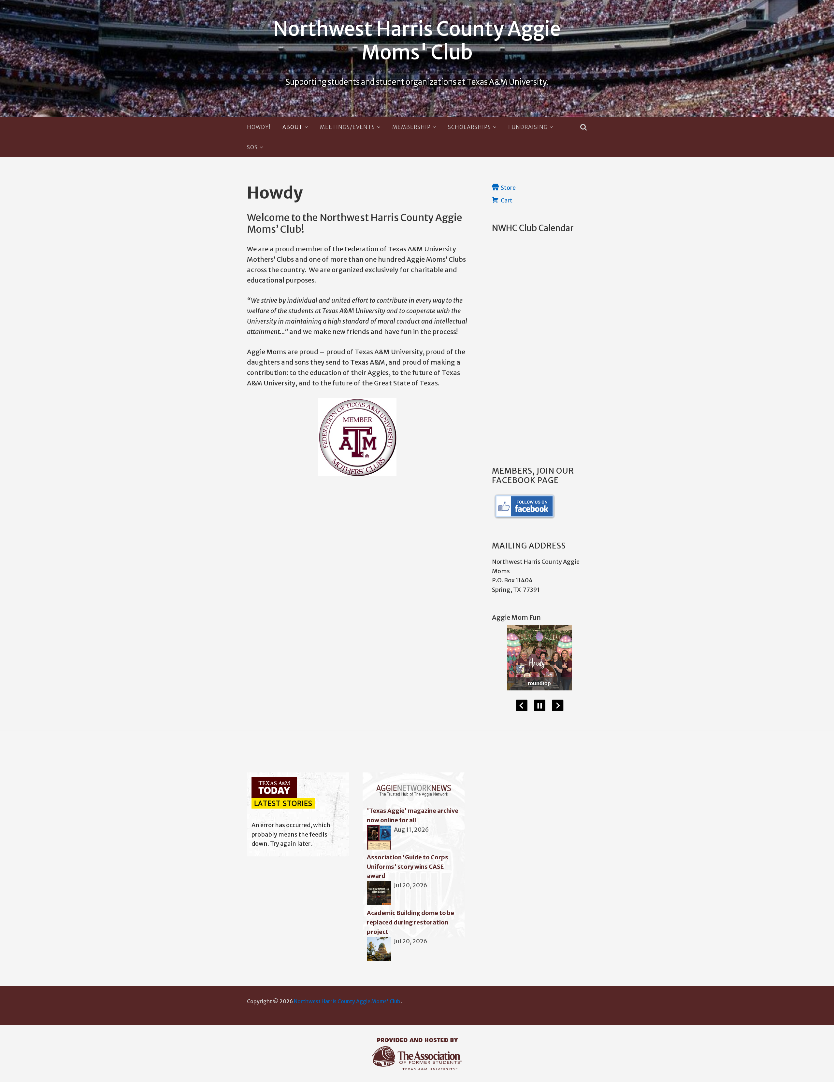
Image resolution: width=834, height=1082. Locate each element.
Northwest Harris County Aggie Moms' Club (417, 40)
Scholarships (469, 127)
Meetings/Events (347, 127)
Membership (411, 127)
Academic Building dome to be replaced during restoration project (410, 922)
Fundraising (528, 127)
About (292, 127)
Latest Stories (283, 803)
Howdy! (259, 127)
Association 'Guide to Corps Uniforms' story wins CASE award (407, 866)
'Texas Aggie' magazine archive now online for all (412, 815)
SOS (252, 147)
